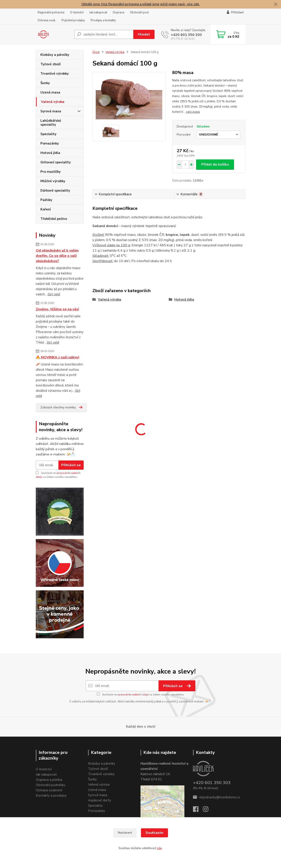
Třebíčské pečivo (53, 219)
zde (159, 848)
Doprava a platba (49, 780)
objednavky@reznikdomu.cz (219, 797)
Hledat (144, 34)
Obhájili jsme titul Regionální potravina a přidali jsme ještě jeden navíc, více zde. (140, 4)
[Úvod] (53, 34)
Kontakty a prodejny (51, 795)
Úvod (95, 52)
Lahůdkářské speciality (50, 122)
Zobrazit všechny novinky (58, 407)
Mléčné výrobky (52, 181)
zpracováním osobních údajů (133, 694)
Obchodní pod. (139, 12)
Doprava (118, 12)
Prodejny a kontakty (103, 20)
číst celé (54, 294)
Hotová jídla (50, 153)
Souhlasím (154, 832)
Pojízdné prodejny (73, 20)
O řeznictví (77, 12)
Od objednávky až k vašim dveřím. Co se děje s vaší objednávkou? (57, 255)
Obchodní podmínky (50, 785)
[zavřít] (275, 4)
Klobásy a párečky (54, 55)
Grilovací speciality (55, 162)
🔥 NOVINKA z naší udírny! (57, 357)
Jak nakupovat (98, 12)
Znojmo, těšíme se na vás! (57, 309)
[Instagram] (208, 810)
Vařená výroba (52, 102)
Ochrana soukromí (49, 790)
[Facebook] (198, 810)
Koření (45, 209)
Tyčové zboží (50, 64)
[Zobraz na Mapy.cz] (162, 803)
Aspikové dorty (99, 800)
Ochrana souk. (47, 20)
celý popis (193, 112)
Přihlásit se (71, 465)
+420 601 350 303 (186, 34)
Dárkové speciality (55, 190)
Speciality (48, 134)
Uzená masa (50, 92)
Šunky (45, 83)
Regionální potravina (51, 12)
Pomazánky (49, 143)
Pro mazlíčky (50, 171)
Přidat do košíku (215, 164)
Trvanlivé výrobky (54, 73)
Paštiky (46, 200)
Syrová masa (50, 111)
